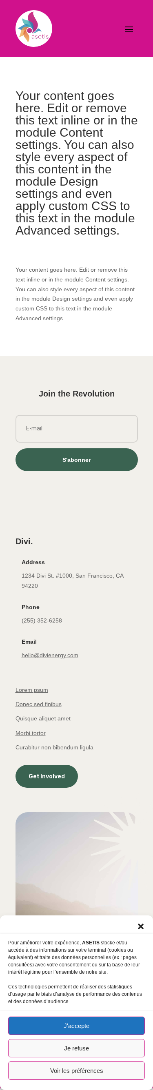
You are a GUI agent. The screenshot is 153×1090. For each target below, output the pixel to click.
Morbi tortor (31, 733)
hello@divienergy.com (50, 655)
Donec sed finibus (39, 704)
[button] (141, 926)
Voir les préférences (76, 1070)
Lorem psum (32, 690)
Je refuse (76, 1048)
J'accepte (76, 1025)
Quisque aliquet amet (43, 718)
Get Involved (47, 776)
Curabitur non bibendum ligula (54, 747)
